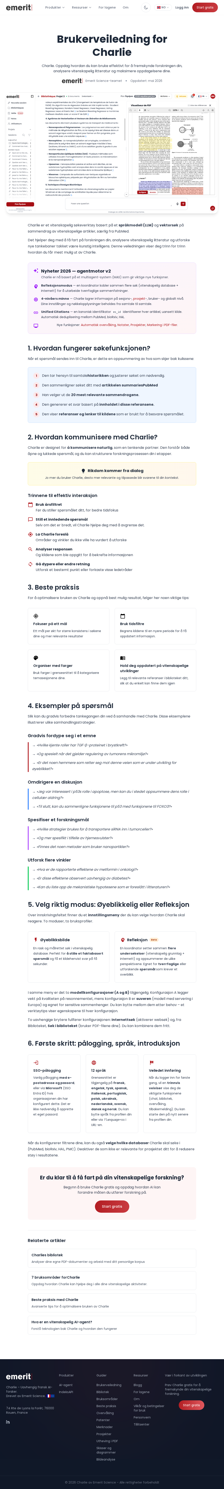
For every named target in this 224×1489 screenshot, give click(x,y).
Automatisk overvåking (98, 325)
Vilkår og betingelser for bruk (149, 1408)
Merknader (104, 1427)
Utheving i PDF (107, 1441)
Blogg (138, 1385)
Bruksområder (107, 1399)
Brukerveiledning (108, 1385)
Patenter (103, 1420)
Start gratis (205, 7)
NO (163, 7)
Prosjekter (138, 325)
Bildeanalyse (105, 1459)
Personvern (142, 1417)
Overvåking (105, 1413)
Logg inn (182, 7)
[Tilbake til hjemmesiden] (32, 1376)
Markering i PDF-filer (162, 325)
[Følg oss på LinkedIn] (10, 1424)
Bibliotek (102, 1392)
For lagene (107, 7)
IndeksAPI (66, 1392)
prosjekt (139, 298)
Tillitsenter (141, 1424)
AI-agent (66, 1385)
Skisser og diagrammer (106, 1450)
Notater (123, 325)
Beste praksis (106, 1406)
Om (125, 7)
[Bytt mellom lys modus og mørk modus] (146, 7)
